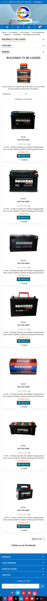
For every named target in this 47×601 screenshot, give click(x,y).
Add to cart (23, 156)
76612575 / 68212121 (16, 2)
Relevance (15, 94)
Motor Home (23, 140)
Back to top (38, 539)
